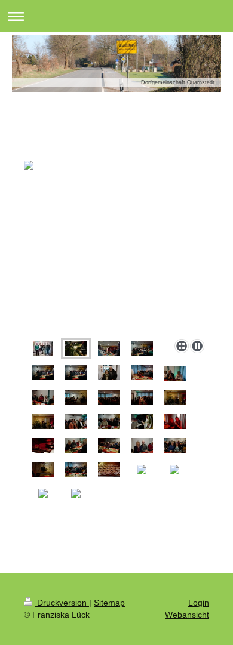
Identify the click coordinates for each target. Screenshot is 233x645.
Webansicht (187, 614)
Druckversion (62, 602)
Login (198, 602)
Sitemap (109, 602)
